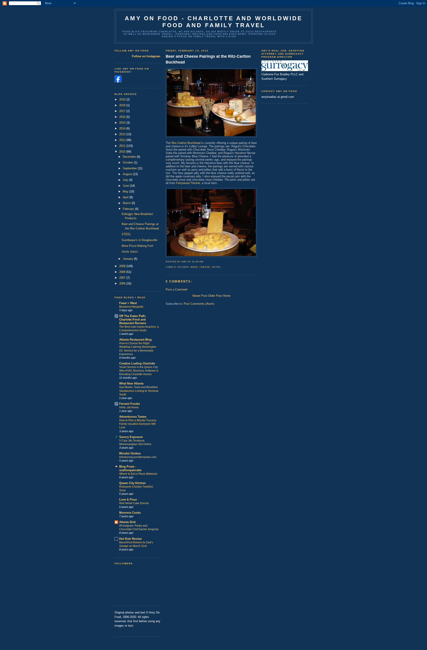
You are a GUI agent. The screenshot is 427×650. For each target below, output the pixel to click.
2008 (122, 272)
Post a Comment (176, 289)
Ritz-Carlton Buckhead (185, 143)
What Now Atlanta (131, 383)
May (126, 191)
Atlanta (183, 267)
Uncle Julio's (130, 251)
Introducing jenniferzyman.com (137, 457)
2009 (122, 266)
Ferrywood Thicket (188, 183)
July (126, 180)
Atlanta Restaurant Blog (135, 339)
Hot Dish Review (130, 538)
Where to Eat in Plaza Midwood (138, 473)
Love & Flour (128, 499)
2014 (122, 128)
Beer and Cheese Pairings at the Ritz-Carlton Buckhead (208, 59)
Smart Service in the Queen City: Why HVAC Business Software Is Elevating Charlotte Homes (138, 371)
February (129, 209)
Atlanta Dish (127, 522)
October (128, 162)
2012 (122, 140)
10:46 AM (197, 261)
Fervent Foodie (129, 403)
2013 (122, 134)
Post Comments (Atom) (199, 303)
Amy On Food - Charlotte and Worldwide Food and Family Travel (213, 22)
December (130, 156)
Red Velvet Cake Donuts (134, 503)
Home (226, 295)
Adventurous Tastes (132, 416)
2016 (122, 117)
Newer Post (199, 295)
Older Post (215, 295)
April (126, 197)
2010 (122, 151)
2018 (122, 105)
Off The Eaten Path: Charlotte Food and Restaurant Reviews (132, 319)
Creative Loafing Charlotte (137, 363)
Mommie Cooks (130, 512)
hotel (216, 267)
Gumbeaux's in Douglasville (139, 240)
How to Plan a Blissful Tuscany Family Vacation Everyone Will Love (137, 424)
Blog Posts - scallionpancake (130, 468)
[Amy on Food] (118, 81)
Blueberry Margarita (131, 306)
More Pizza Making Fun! (137, 245)
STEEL (126, 234)
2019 (122, 99)
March (127, 203)
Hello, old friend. (129, 407)
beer (194, 267)
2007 (122, 277)
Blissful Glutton (130, 453)
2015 (122, 122)
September (130, 168)
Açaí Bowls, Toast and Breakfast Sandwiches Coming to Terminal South (138, 391)
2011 (122, 145)
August (128, 174)
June (126, 185)
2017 (122, 111)
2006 (122, 283)
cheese (204, 267)
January (128, 258)
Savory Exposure (131, 437)
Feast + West (128, 303)
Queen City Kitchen (132, 483)
